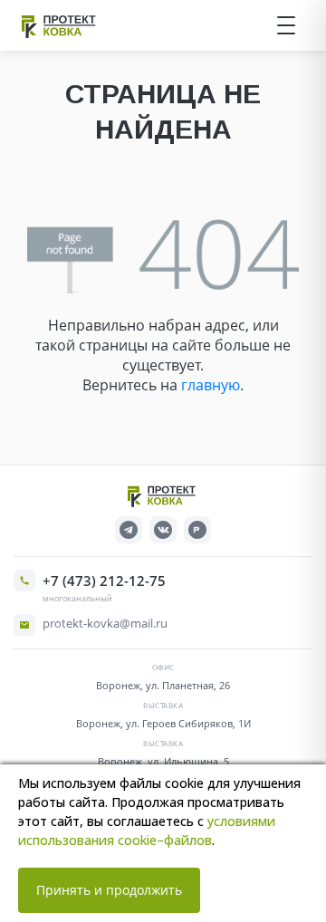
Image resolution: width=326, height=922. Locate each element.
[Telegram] (128, 529)
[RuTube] (197, 529)
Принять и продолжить (109, 889)
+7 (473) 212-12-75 (104, 580)
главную (210, 385)
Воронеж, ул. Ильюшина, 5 (163, 761)
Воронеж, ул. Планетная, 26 (163, 685)
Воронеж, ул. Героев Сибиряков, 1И (163, 723)
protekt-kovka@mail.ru (105, 623)
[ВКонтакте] (163, 529)
